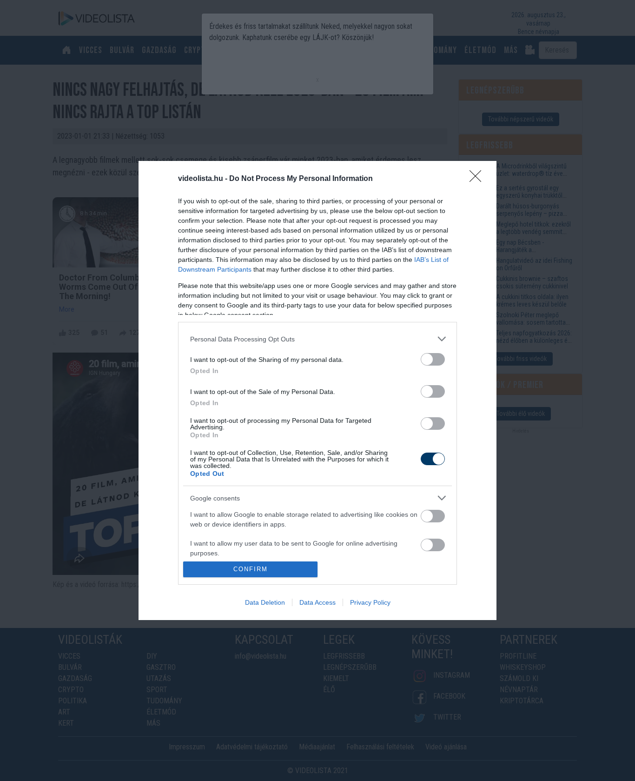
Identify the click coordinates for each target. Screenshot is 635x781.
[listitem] (317, 339)
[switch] (433, 359)
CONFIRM (250, 569)
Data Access (317, 602)
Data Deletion (265, 602)
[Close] (478, 179)
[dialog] (317, 390)
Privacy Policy (370, 602)
